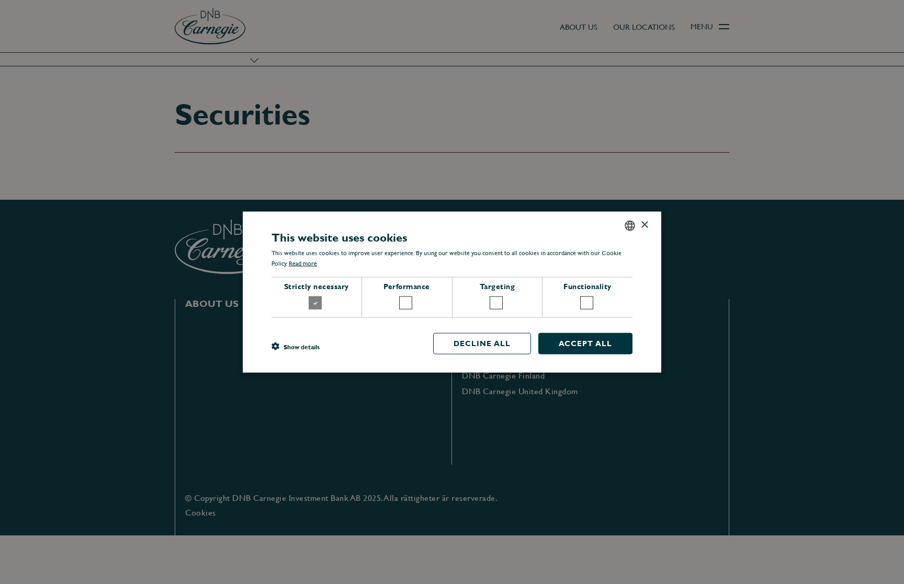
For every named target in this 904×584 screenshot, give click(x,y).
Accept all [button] (585, 343)
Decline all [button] (482, 343)
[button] (296, 346)
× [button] (644, 225)
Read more (303, 263)
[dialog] (452, 292)
